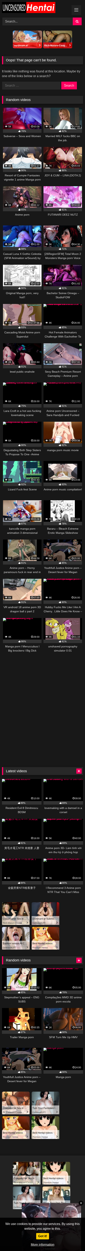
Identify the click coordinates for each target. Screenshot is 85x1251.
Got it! (42, 1236)
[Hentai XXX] (35, 8)
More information (42, 1244)
